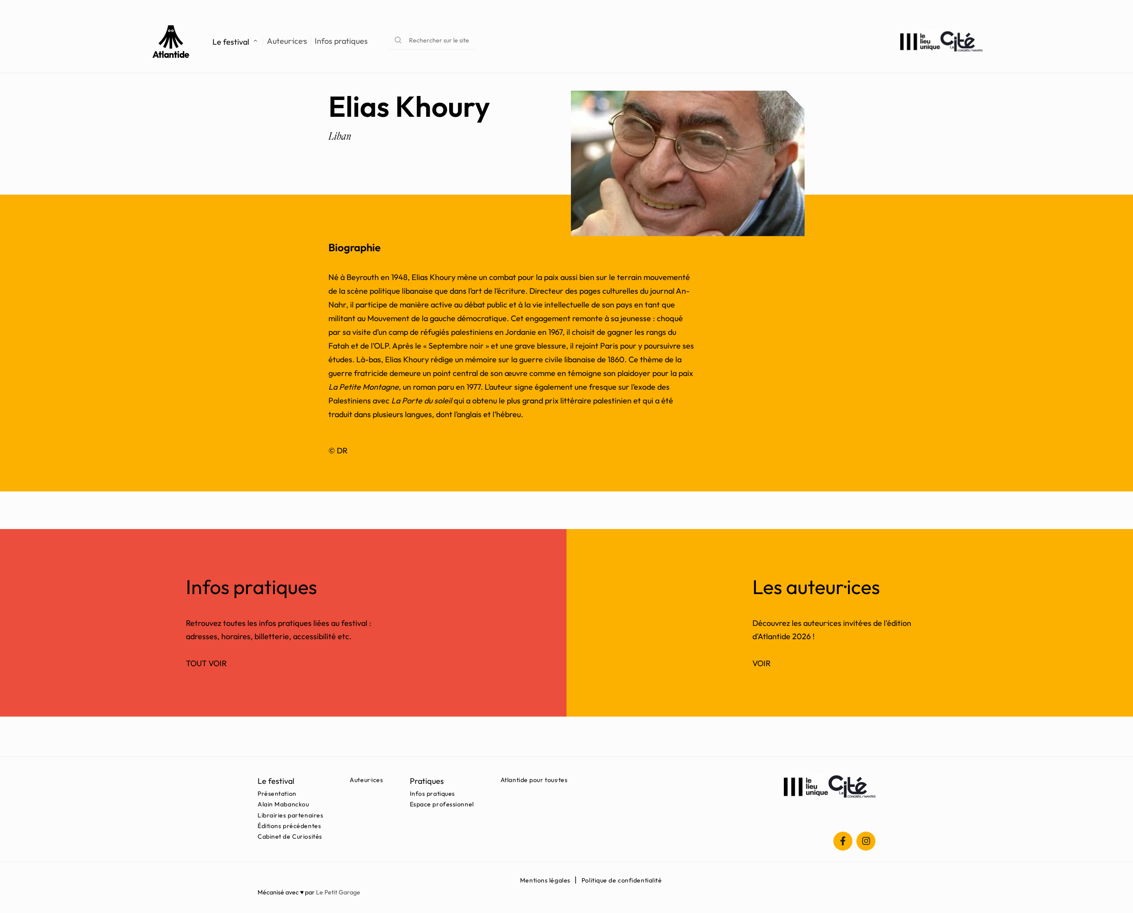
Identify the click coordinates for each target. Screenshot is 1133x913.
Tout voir (206, 663)
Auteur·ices (366, 780)
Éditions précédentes (289, 826)
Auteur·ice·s (287, 41)
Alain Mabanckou (283, 804)
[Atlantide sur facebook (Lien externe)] (842, 841)
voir (761, 663)
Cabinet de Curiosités (290, 836)
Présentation (277, 794)
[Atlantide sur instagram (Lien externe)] (865, 841)
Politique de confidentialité (622, 880)
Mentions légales (545, 880)
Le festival (230, 42)
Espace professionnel (442, 804)
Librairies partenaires (290, 815)
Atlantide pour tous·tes (534, 780)
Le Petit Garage (338, 892)
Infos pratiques (341, 41)
